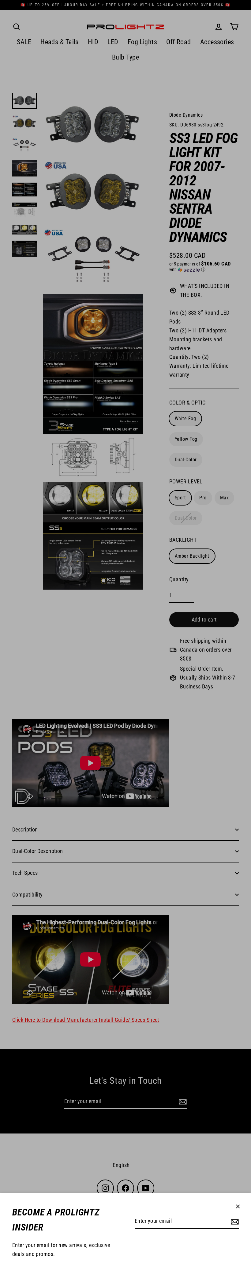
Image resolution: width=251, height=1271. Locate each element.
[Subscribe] (234, 1221)
